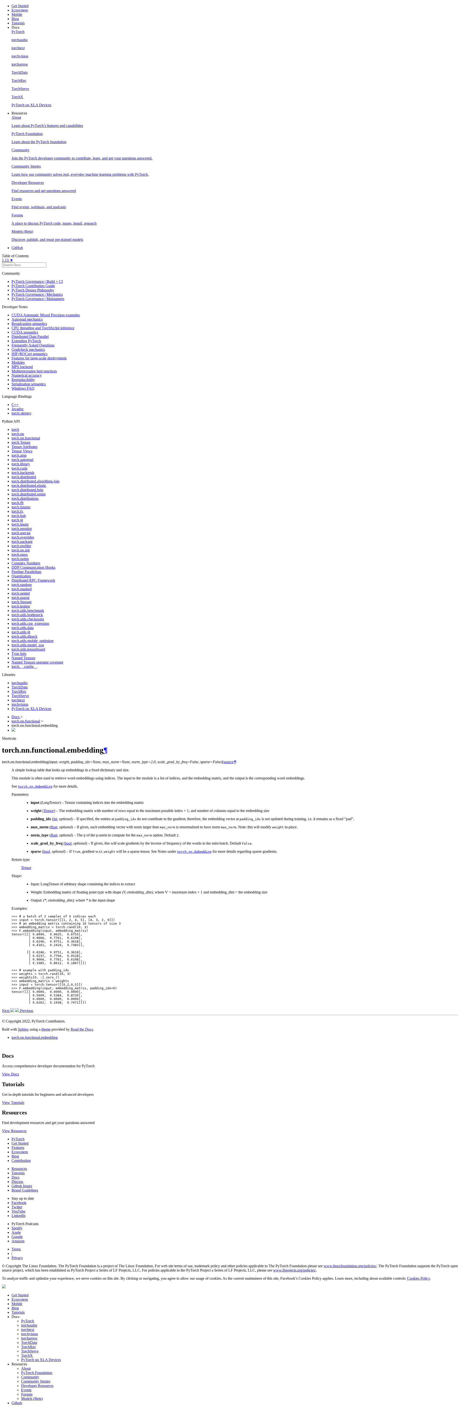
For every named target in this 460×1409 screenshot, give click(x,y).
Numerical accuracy (27, 375)
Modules (18, 362)
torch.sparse (20, 598)
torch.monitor (22, 529)
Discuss (17, 1182)
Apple (16, 1232)
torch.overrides (23, 537)
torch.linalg (20, 524)
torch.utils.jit (21, 632)
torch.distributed (24, 477)
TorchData (20, 687)
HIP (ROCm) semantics (29, 354)
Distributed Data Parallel (30, 337)
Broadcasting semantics (29, 324)
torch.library (21, 464)
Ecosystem (20, 10)
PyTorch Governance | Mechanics (37, 294)
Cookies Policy (418, 1278)
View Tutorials (13, 1103)
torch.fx (17, 511)
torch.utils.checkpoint (28, 619)
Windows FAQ (23, 388)
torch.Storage (22, 602)
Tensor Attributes (24, 447)
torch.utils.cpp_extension (30, 623)
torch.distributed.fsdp (27, 490)
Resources (19, 1169)
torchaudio (20, 683)
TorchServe (20, 696)
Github (17, 1403)
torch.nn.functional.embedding (35, 1037)
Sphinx (23, 1029)
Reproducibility (23, 380)
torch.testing (21, 606)
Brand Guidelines (25, 1190)
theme (46, 1029)
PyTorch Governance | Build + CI (37, 281)
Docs (16, 717)
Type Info (19, 654)
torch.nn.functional (26, 438)
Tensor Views (22, 451)
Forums (27, 1394)
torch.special (21, 533)
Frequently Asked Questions (33, 345)
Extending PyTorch (26, 341)
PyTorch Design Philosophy (33, 290)
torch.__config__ (24, 667)
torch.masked (22, 589)
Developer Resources (37, 1386)
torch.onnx (20, 554)
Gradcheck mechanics (28, 349)
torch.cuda (19, 468)
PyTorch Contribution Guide (33, 286)
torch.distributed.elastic (29, 485)
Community (30, 1377)
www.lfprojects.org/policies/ (294, 1270)
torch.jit (17, 520)
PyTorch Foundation (36, 1373)
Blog (15, 19)
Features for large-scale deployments (39, 358)
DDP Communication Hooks (33, 567)
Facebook (19, 1203)
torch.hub (19, 516)
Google (17, 1237)
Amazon (18, 1241)
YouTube (18, 1211)
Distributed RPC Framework (33, 580)
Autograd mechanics (27, 319)
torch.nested (21, 593)
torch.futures (21, 507)
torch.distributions (25, 498)
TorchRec (19, 691)
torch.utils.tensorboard (28, 649)
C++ (15, 405)
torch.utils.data (23, 628)
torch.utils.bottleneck (27, 615)
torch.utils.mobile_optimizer (33, 641)
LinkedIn (18, 1216)
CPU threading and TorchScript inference (43, 328)
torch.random (22, 585)
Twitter (17, 1207)
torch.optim (20, 559)
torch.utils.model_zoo (28, 645)
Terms (16, 1249)
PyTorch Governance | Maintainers (38, 299)
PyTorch (18, 1139)
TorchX (27, 1355)
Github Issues (22, 1186)
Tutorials (18, 23)
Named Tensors (23, 658)
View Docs (10, 1074)
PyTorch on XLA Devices (31, 709)
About (26, 1368)
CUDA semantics (25, 332)
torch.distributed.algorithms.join (35, 481)
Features (18, 1148)
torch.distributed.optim (29, 494)
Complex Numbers (26, 563)
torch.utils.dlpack (24, 636)
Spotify (17, 1228)
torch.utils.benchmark (28, 610)
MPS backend (22, 367)
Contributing (21, 1161)
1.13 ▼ (7, 260)
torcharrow (29, 1338)
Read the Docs (82, 1029)
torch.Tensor (21, 442)
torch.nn (18, 434)
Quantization (21, 576)
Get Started (20, 6)
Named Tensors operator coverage (37, 662)
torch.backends (23, 473)
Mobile (17, 14)
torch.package (22, 542)
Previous (26, 1011)
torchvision (20, 704)
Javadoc (18, 409)
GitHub (17, 248)
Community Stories (35, 1381)
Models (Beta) (32, 1399)
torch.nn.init (21, 550)
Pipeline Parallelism (26, 572)
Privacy (17, 1258)
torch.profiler (21, 546)
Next (6, 1011)
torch (15, 429)
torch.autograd (22, 460)
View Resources (14, 1131)
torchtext (18, 700)
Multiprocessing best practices (34, 371)
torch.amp (19, 455)
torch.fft (17, 503)
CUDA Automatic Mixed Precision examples (46, 315)
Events (26, 1390)
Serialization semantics (29, 384)
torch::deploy (21, 413)
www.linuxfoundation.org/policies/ (350, 1266)
